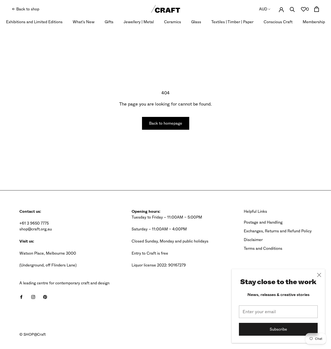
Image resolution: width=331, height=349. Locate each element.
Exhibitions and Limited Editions (34, 22)
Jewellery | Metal (139, 22)
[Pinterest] (45, 297)
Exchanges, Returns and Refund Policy (278, 231)
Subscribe (278, 329)
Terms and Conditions (263, 248)
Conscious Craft (278, 22)
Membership (314, 22)
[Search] (292, 9)
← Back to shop (25, 9)
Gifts (109, 22)
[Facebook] (21, 297)
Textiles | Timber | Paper (232, 22)
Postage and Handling (263, 222)
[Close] (319, 275)
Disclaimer (253, 240)
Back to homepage (165, 123)
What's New (84, 22)
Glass (196, 22)
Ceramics (172, 22)
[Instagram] (33, 297)
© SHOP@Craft (32, 334)
